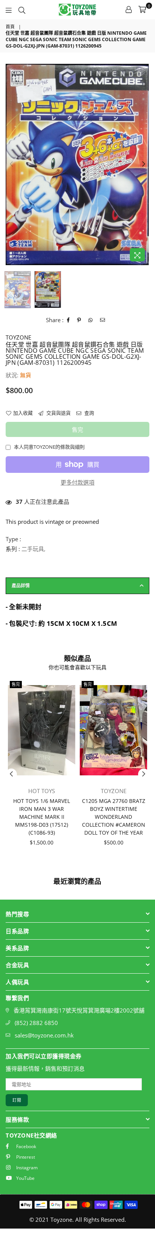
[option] (77, 164)
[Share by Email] (102, 320)
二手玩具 (32, 549)
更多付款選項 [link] (77, 482)
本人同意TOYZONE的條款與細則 (49, 446)
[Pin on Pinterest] (79, 320)
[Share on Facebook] (68, 320)
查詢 (88, 412)
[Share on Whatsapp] (91, 320)
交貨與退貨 (58, 412)
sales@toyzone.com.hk (44, 1035)
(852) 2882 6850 (36, 1023)
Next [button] (143, 164)
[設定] (128, 9)
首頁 (10, 27)
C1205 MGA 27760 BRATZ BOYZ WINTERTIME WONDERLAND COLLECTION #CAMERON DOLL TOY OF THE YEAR (113, 816)
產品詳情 (21, 585)
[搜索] (22, 9)
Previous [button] (11, 164)
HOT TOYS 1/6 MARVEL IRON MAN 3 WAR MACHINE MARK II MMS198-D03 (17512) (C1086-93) (41, 816)
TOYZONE (18, 337)
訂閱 (16, 1100)
